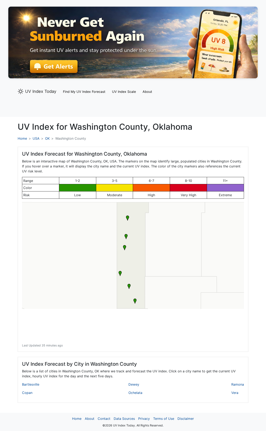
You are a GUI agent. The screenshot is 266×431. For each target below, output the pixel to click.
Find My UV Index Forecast (84, 92)
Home (22, 138)
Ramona (237, 384)
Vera (234, 393)
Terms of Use (163, 418)
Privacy (144, 418)
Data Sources (124, 418)
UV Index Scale (124, 92)
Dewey (133, 384)
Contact (104, 418)
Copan (27, 393)
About (147, 92)
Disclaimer (185, 418)
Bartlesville (30, 384)
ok (47, 138)
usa (36, 138)
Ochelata (135, 393)
